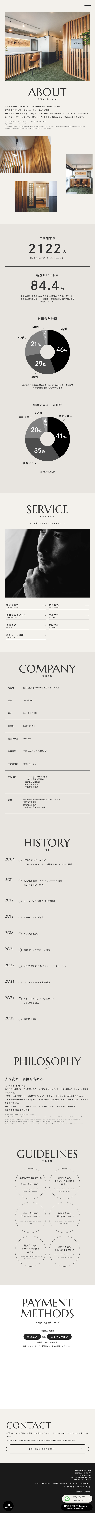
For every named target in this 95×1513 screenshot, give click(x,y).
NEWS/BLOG (85, 1483)
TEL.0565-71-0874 (85, 1475)
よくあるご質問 (69, 1487)
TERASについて (46, 1483)
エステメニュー (75, 1483)
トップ (37, 1483)
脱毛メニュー (64, 1483)
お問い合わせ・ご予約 (82, 1487)
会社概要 (55, 1483)
